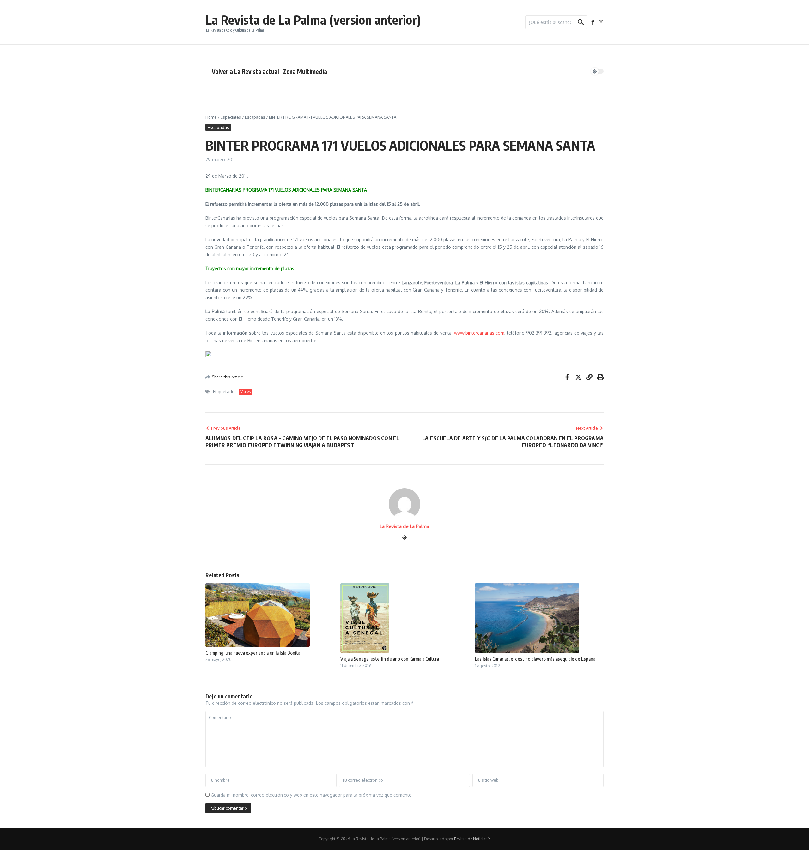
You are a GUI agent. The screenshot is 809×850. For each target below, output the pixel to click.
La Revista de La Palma (404, 526)
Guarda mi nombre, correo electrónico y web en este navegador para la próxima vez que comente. (312, 795)
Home (211, 117)
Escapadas (255, 117)
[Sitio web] (404, 538)
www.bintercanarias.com (479, 333)
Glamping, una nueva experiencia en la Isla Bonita (252, 653)
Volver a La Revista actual (245, 71)
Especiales (231, 117)
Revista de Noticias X (472, 838)
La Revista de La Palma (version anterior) (313, 19)
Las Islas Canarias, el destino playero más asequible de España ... (537, 659)
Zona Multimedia (305, 71)
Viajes (245, 391)
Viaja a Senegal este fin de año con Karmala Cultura (389, 659)
